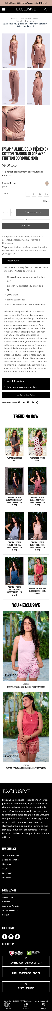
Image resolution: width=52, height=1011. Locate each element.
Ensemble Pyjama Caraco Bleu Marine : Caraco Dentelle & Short (14, 501)
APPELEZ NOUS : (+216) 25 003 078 (26, 962)
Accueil (14, 18)
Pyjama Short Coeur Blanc (37, 459)
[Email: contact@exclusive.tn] (26, 969)
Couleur (6, 182)
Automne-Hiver (21, 236)
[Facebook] (4, 936)
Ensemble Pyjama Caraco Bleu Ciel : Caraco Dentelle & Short (14, 546)
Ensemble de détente (25, 21)
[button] (19, 402)
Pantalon (15, 239)
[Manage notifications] (6, 1004)
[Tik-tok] (17, 936)
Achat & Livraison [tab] (15, 381)
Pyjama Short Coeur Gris (14, 459)
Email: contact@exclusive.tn (26, 973)
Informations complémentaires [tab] (23, 386)
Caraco (26, 683)
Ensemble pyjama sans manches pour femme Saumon (37, 591)
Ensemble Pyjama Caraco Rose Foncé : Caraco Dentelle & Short (37, 501)
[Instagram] (11, 936)
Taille (5, 193)
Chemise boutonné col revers (22, 247)
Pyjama (25, 239)
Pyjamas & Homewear (29, 18)
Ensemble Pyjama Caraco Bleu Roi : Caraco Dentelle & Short (14, 591)
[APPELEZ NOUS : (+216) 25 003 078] (26, 958)
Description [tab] (13, 260)
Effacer (46, 200)
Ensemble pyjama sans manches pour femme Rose (26, 687)
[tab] (26, 261)
